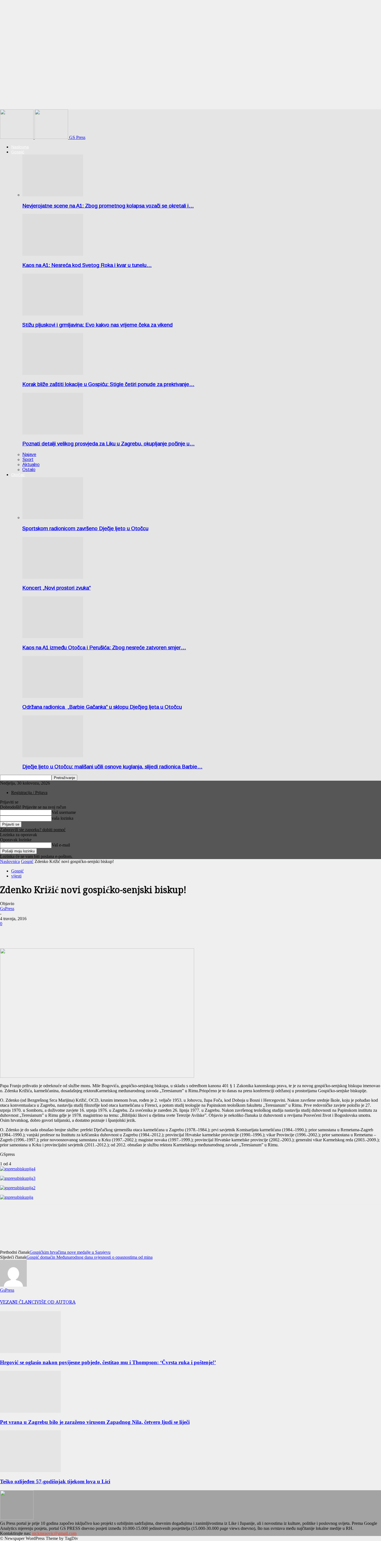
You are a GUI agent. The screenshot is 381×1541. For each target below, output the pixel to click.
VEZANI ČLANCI (18, 1302)
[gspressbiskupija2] (17, 1187)
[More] (29, 932)
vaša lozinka (62, 818)
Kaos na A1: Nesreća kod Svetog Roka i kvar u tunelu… (87, 265)
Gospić (17, 151)
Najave (29, 454)
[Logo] (17, 137)
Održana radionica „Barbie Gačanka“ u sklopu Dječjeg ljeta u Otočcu (102, 707)
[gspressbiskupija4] (17, 1168)
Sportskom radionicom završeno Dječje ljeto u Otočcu (85, 528)
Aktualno (31, 464)
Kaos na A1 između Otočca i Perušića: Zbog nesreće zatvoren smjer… (104, 647)
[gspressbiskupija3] (17, 1178)
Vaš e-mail (61, 845)
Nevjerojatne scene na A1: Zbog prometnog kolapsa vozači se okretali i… (108, 206)
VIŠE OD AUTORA (56, 1302)
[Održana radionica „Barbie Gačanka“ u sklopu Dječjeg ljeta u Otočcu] (52, 696)
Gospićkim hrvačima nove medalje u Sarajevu (70, 1252)
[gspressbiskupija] (16, 1197)
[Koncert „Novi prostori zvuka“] (52, 577)
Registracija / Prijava (29, 792)
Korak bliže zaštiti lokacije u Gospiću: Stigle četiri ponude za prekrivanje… (108, 384)
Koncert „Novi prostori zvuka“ (56, 588)
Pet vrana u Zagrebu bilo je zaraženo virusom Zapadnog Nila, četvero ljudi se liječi (95, 1422)
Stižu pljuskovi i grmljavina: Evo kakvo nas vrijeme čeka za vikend (97, 325)
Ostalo (28, 469)
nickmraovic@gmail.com (54, 1533)
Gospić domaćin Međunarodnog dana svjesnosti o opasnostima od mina (89, 1257)
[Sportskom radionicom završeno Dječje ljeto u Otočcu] (52, 517)
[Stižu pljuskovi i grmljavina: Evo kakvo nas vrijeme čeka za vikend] (52, 314)
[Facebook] (9, 932)
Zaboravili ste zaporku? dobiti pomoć (33, 829)
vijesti (16, 876)
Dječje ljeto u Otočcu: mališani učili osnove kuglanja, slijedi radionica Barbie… (112, 767)
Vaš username (64, 812)
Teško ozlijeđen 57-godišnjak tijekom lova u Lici (55, 1481)
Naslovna (20, 146)
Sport (27, 459)
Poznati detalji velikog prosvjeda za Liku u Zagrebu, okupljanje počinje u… (108, 444)
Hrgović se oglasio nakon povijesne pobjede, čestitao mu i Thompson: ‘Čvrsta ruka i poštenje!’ (108, 1362)
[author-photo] (13, 1285)
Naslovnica (10, 861)
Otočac (18, 474)
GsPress (7, 908)
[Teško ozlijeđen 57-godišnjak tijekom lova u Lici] (30, 1470)
